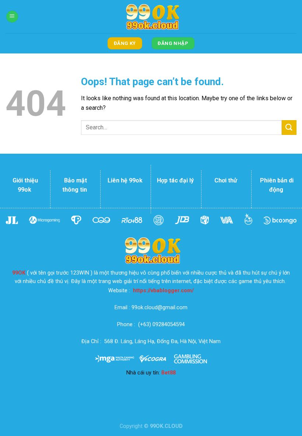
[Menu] (12, 17)
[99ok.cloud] (151, 16)
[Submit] (289, 127)
